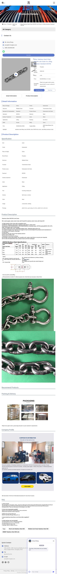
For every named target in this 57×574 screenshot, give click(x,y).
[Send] (53, 571)
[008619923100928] (8, 562)
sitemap (12, 570)
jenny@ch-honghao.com (11, 45)
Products (9, 24)
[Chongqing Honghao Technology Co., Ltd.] (29, 3)
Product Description (32, 96)
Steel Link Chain (15, 25)
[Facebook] (6, 562)
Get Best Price (39, 90)
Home (5, 24)
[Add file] (29, 571)
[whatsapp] (3, 51)
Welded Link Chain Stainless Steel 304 (38, 528)
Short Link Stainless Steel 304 (17, 528)
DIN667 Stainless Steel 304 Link (11, 532)
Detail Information (11, 96)
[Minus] (53, 541)
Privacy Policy (7, 570)
